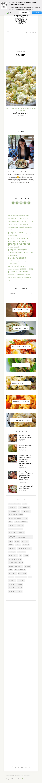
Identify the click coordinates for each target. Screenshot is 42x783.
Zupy (30, 577)
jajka (27, 215)
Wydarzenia (22, 573)
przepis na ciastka (13, 227)
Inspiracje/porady (21, 522)
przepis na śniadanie (18, 271)
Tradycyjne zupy (20, 570)
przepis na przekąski (17, 249)
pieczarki (16, 224)
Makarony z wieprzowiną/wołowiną (17, 536)
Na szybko (25, 541)
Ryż (20, 555)
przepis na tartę (12, 263)
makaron (25, 218)
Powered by (3, 13)
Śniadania (21, 580)
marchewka (12, 221)
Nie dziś (24, 13)
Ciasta (25, 504)
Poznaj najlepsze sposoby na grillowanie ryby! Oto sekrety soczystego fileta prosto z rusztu (26, 476)
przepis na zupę (26, 269)
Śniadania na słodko (16, 584)
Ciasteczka (12, 507)
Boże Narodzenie (14, 504)
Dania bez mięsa (24, 507)
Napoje (17, 541)
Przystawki (21, 552)
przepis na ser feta (13, 261)
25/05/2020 (21, 116)
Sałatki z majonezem (16, 566)
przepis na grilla (28, 233)
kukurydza (11, 218)
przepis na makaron (17, 241)
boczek (10, 215)
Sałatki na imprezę (24, 108)
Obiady (11, 545)
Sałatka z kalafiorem (21, 113)
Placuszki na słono (24, 548)
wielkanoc (28, 277)
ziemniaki (19, 280)
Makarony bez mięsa (15, 529)
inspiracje (22, 216)
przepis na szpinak (23, 261)
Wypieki (11, 577)
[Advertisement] (21, 672)
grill (7, 108)
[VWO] (9, 13)
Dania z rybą (26, 511)
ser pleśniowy (20, 274)
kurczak (18, 218)
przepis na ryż (12, 255)
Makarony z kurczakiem (17, 532)
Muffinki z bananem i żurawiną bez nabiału (25, 436)
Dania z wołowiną (15, 518)
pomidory (24, 224)
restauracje (11, 274)
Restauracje (13, 555)
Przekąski (12, 552)
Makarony (20, 525)
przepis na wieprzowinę (17, 266)
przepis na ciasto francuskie (16, 230)
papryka (30, 221)
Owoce (18, 545)
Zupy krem (12, 580)
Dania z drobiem (14, 511)
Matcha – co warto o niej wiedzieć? (25, 446)
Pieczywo (26, 545)
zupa (24, 280)
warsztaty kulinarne (19, 277)
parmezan (10, 224)
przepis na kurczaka (18, 238)
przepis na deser (15, 232)
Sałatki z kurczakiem (16, 562)
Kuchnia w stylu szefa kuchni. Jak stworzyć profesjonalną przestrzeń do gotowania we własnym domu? (26, 460)
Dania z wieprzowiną (16, 514)
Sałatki (13, 108)
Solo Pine (22, 779)
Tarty (10, 570)
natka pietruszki (21, 221)
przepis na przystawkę (15, 252)
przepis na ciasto (25, 227)
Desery (25, 518)
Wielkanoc (12, 573)
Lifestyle (12, 525)
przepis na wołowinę (13, 269)
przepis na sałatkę (17, 257)
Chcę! (37, 13)
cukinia (15, 216)
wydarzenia (11, 280)
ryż (15, 274)
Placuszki (12, 548)
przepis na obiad (19, 244)
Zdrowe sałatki (21, 577)
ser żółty (27, 274)
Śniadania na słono (15, 587)
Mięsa (11, 541)
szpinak (10, 277)
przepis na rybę (28, 252)
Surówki (27, 566)
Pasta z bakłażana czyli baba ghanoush (26, 487)
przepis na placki (13, 247)
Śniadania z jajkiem (15, 591)
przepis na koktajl (13, 235)
